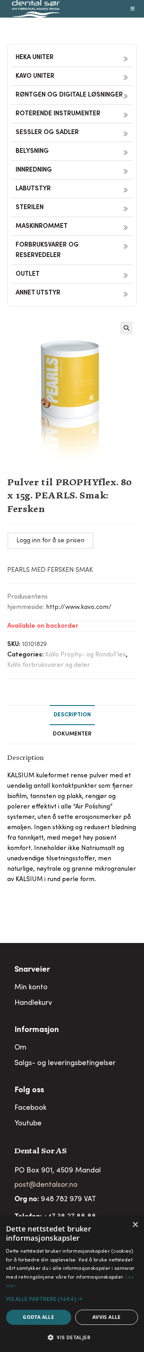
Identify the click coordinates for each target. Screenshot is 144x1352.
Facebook (30, 1108)
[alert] (72, 1284)
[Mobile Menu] (133, 8)
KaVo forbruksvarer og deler (48, 665)
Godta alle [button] (38, 1317)
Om (20, 1048)
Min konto (31, 987)
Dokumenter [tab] (72, 734)
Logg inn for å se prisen (50, 541)
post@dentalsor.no (46, 1185)
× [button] (135, 1225)
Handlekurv (33, 1003)
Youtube (28, 1123)
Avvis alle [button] (106, 1317)
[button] (126, 328)
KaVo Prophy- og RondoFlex (85, 655)
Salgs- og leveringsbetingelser (65, 1063)
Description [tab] (72, 715)
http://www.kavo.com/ (79, 607)
